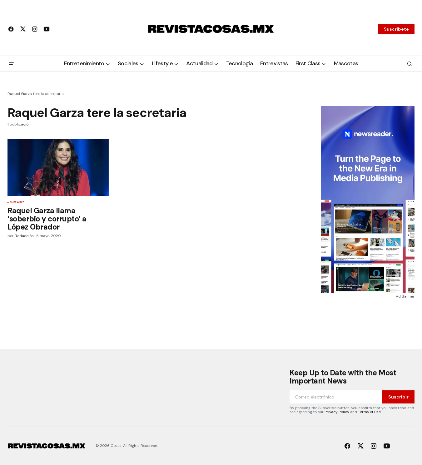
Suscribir (398, 397)
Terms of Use (369, 411)
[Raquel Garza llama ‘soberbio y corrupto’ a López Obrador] (58, 167)
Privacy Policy (337, 411)
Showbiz (17, 202)
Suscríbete (396, 29)
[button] (11, 63)
